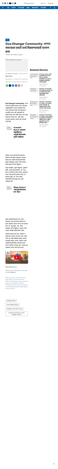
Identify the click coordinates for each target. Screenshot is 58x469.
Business (21, 279)
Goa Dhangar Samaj (12, 304)
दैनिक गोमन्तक (8, 76)
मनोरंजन (14, 7)
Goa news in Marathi (14, 277)
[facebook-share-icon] (13, 86)
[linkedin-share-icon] (16, 86)
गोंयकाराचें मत (35, 7)
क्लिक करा (13, 272)
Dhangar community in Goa (14, 308)
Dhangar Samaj (11, 300)
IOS (14, 288)
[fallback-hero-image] (34, 75)
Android (7, 288)
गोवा (8, 7)
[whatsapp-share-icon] (7, 86)
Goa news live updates (20, 285)
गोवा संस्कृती (21, 7)
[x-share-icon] (10, 86)
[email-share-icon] (19, 86)
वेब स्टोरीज (43, 7)
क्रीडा (27, 7)
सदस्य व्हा (14, 267)
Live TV (43, 3)
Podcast (50, 3)
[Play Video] (16, 257)
